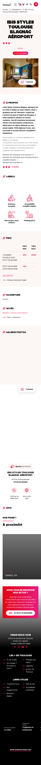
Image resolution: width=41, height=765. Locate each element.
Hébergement (16, 9)
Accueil (5, 9)
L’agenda (29, 666)
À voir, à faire (12, 660)
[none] (15, 4)
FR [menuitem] (15, 4)
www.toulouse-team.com (20, 750)
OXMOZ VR (11, 575)
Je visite (7, 730)
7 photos (29, 82)
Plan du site (30, 684)
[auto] (27, 4)
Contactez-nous (13, 684)
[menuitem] (15, 4)
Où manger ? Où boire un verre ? (12, 665)
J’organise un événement (27, 728)
